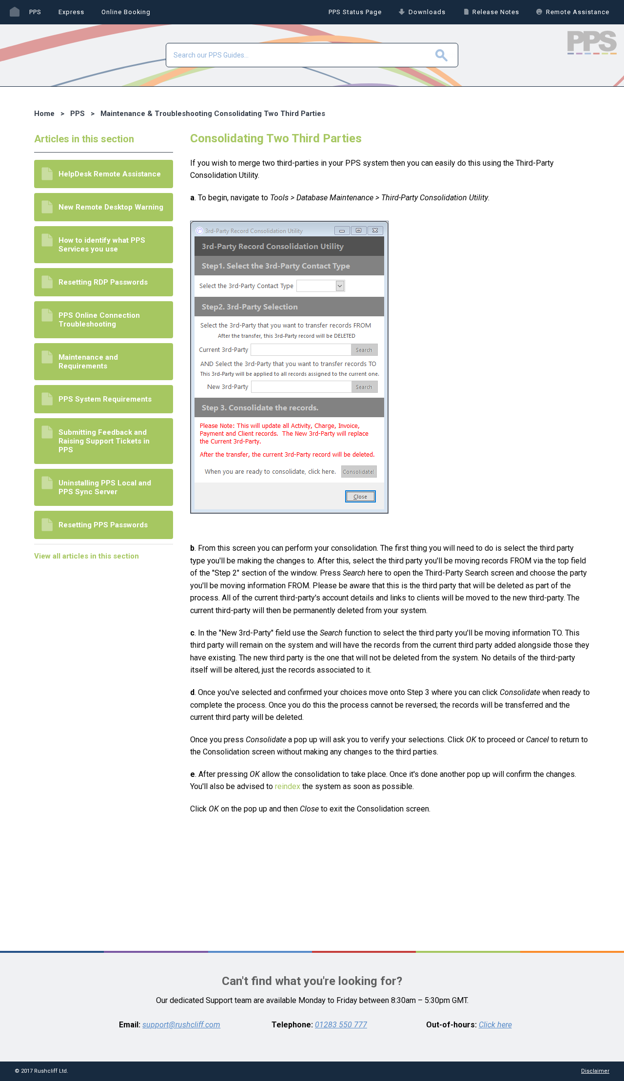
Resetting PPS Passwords (103, 525)
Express (71, 12)
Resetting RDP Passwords (103, 282)
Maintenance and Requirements (88, 361)
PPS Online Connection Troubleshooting (99, 319)
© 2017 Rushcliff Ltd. (41, 1071)
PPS (35, 12)
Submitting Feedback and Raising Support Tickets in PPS (104, 441)
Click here (495, 1024)
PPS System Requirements (105, 399)
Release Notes (496, 12)
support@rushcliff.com (181, 1024)
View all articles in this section (86, 556)
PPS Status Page (355, 12)
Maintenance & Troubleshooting (156, 113)
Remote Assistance (577, 12)
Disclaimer (595, 1071)
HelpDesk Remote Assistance (109, 174)
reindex (287, 786)
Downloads (427, 12)
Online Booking (126, 12)
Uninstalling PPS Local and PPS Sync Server (104, 487)
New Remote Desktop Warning (110, 207)
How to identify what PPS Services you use (101, 244)
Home (14, 12)
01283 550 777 (341, 1024)
